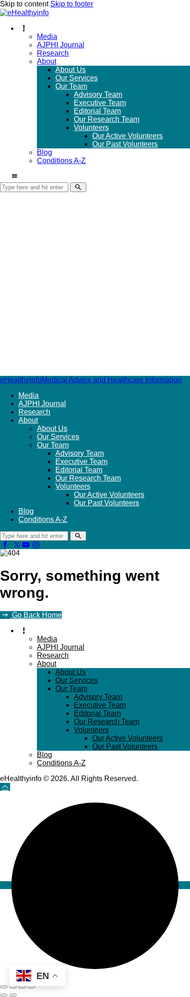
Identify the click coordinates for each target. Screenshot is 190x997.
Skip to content (24, 4)
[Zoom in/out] (3, 987)
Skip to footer (71, 4)
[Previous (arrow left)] (3, 995)
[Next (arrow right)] (13, 995)
